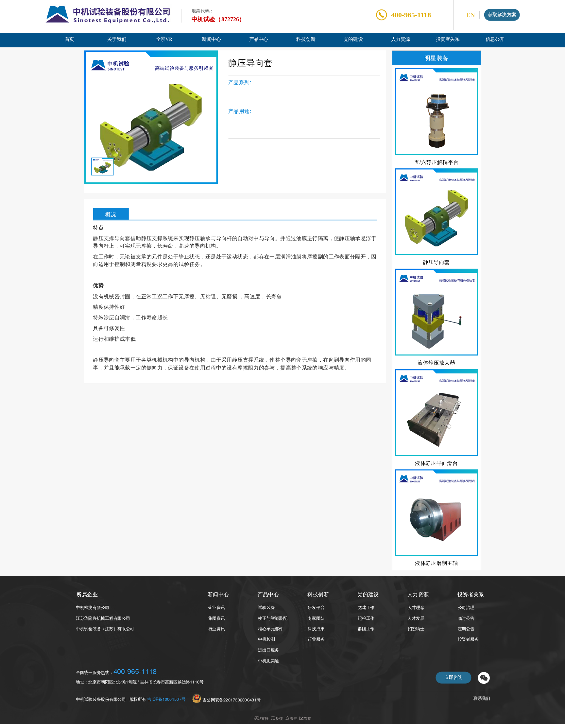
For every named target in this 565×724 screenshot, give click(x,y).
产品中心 (258, 39)
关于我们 (116, 39)
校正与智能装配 (272, 618)
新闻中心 (211, 39)
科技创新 (305, 39)
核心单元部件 (270, 629)
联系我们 (481, 699)
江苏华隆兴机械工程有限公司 (103, 618)
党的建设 (353, 39)
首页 (69, 39)
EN (470, 15)
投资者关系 (448, 39)
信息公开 (495, 39)
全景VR (164, 39)
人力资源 (400, 39)
